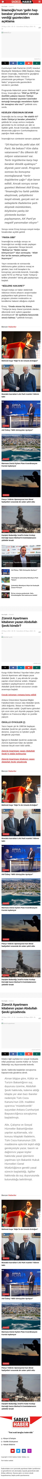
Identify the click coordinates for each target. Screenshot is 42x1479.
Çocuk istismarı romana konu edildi (19, 695)
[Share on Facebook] (13, 63)
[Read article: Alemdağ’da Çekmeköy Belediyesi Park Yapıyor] (6, 580)
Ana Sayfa (4, 6)
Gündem (11, 6)
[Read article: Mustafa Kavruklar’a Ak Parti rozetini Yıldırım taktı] (21, 378)
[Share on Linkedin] (20, 63)
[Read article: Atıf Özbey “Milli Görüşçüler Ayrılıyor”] (21, 414)
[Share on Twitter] (5, 63)
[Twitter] (18, 1451)
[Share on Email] (29, 63)
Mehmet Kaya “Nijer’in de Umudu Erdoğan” (20, 361)
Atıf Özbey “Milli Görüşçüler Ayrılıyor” (17, 430)
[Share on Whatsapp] (36, 63)
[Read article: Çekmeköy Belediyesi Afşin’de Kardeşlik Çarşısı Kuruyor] (6, 587)
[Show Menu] (39, 1)
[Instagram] (29, 1451)
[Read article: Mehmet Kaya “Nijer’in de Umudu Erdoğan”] (21, 345)
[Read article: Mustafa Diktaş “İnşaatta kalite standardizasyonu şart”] (21, 558)
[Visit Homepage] (22, 2)
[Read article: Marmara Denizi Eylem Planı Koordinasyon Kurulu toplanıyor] (21, 447)
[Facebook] (24, 1451)
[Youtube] (13, 1451)
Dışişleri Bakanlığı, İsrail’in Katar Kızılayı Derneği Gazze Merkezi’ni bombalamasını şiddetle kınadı (19, 537)
